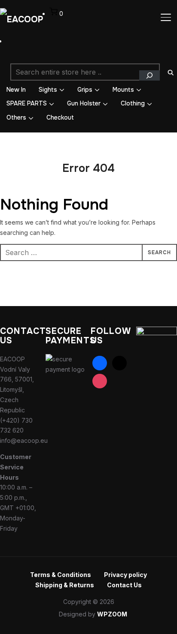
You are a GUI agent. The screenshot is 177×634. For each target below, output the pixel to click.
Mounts (123, 89)
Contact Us (124, 585)
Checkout (60, 117)
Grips (84, 89)
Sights (48, 89)
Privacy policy (125, 574)
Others (16, 117)
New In (16, 89)
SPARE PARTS (26, 103)
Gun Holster (84, 103)
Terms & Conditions (60, 574)
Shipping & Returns (64, 585)
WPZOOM (112, 614)
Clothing (133, 103)
